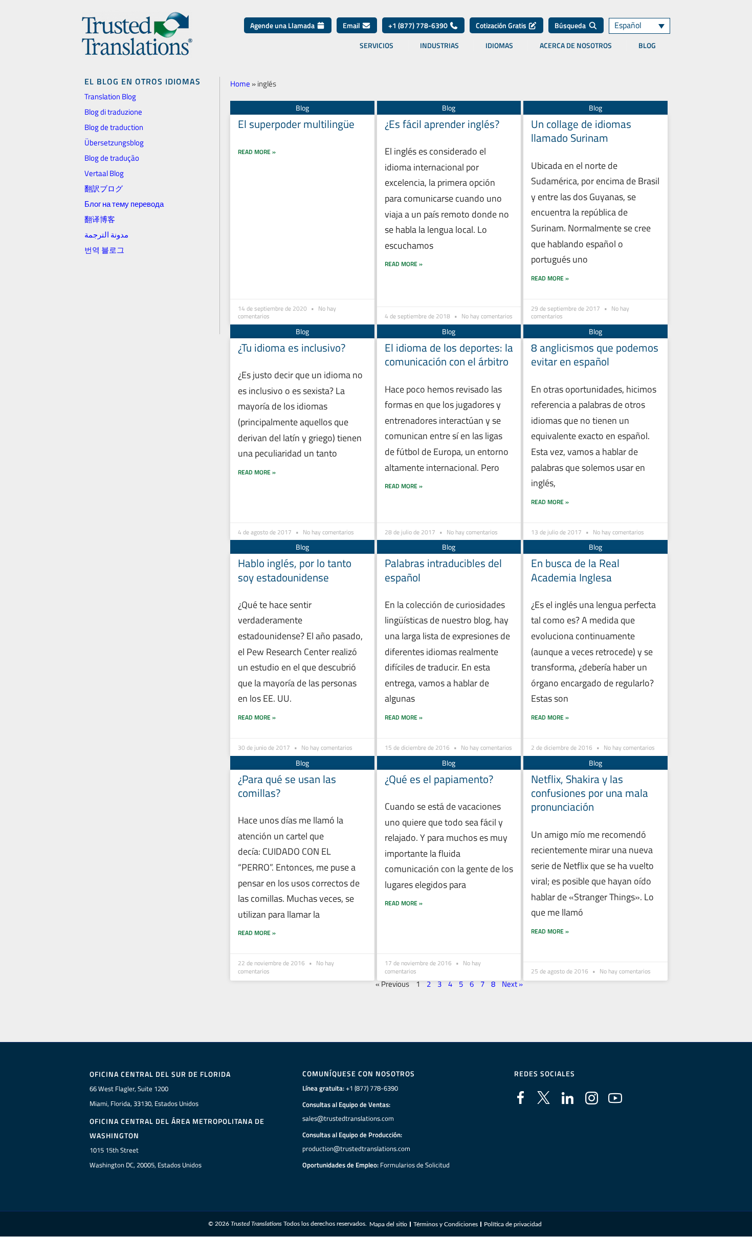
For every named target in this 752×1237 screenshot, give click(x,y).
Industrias (439, 45)
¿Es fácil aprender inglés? (442, 124)
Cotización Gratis (502, 25)
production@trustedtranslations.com (356, 1148)
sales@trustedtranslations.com (348, 1118)
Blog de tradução (111, 158)
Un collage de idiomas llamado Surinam (581, 131)
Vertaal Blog (104, 173)
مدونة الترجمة (106, 235)
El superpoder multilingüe (296, 124)
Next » (512, 984)
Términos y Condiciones (445, 1224)
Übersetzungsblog (114, 142)
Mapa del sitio (388, 1224)
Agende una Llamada (283, 25)
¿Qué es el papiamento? (439, 779)
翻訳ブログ (103, 188)
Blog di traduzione (113, 112)
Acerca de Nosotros (576, 45)
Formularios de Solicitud (415, 1165)
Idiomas (499, 45)
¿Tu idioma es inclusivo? (291, 347)
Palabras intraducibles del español (443, 570)
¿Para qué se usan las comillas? (287, 786)
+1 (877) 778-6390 (418, 25)
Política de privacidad (513, 1224)
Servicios (376, 45)
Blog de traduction (113, 127)
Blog (647, 45)
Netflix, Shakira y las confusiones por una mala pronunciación (589, 793)
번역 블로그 (104, 250)
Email (352, 25)
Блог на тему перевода (124, 204)
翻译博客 (99, 219)
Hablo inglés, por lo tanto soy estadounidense (294, 570)
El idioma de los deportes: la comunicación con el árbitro (449, 354)
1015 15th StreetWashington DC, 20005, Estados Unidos (146, 1157)
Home (240, 84)
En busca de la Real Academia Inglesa (575, 570)
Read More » (257, 152)
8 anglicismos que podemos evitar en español (594, 354)
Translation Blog (110, 96)
